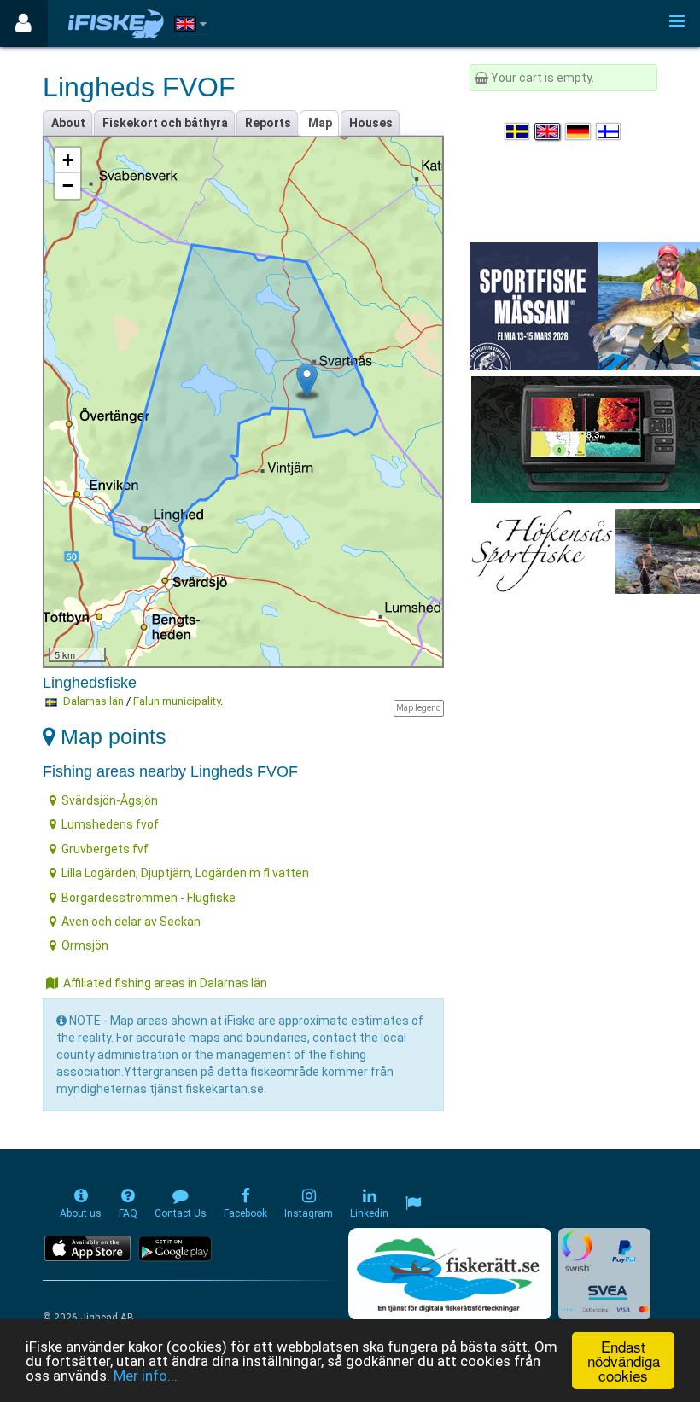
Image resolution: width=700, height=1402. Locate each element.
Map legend (418, 708)
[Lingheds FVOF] (307, 380)
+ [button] (67, 160)
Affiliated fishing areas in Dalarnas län (165, 983)
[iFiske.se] (116, 23)
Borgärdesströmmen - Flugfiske (148, 898)
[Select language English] (548, 131)
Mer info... (146, 1375)
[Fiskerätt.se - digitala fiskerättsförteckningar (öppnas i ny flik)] (449, 1274)
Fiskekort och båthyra (165, 123)
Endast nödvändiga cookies (623, 1360)
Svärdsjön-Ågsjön (109, 800)
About (68, 123)
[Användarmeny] (23, 23)
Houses (371, 123)
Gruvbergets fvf (105, 849)
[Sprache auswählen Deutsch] (578, 131)
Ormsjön (84, 945)
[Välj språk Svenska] (518, 131)
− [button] (67, 185)
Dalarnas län (93, 701)
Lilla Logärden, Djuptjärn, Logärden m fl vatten (185, 873)
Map (320, 123)
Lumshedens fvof (110, 824)
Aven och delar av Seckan (131, 921)
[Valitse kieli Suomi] (609, 131)
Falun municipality (176, 701)
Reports (268, 123)
